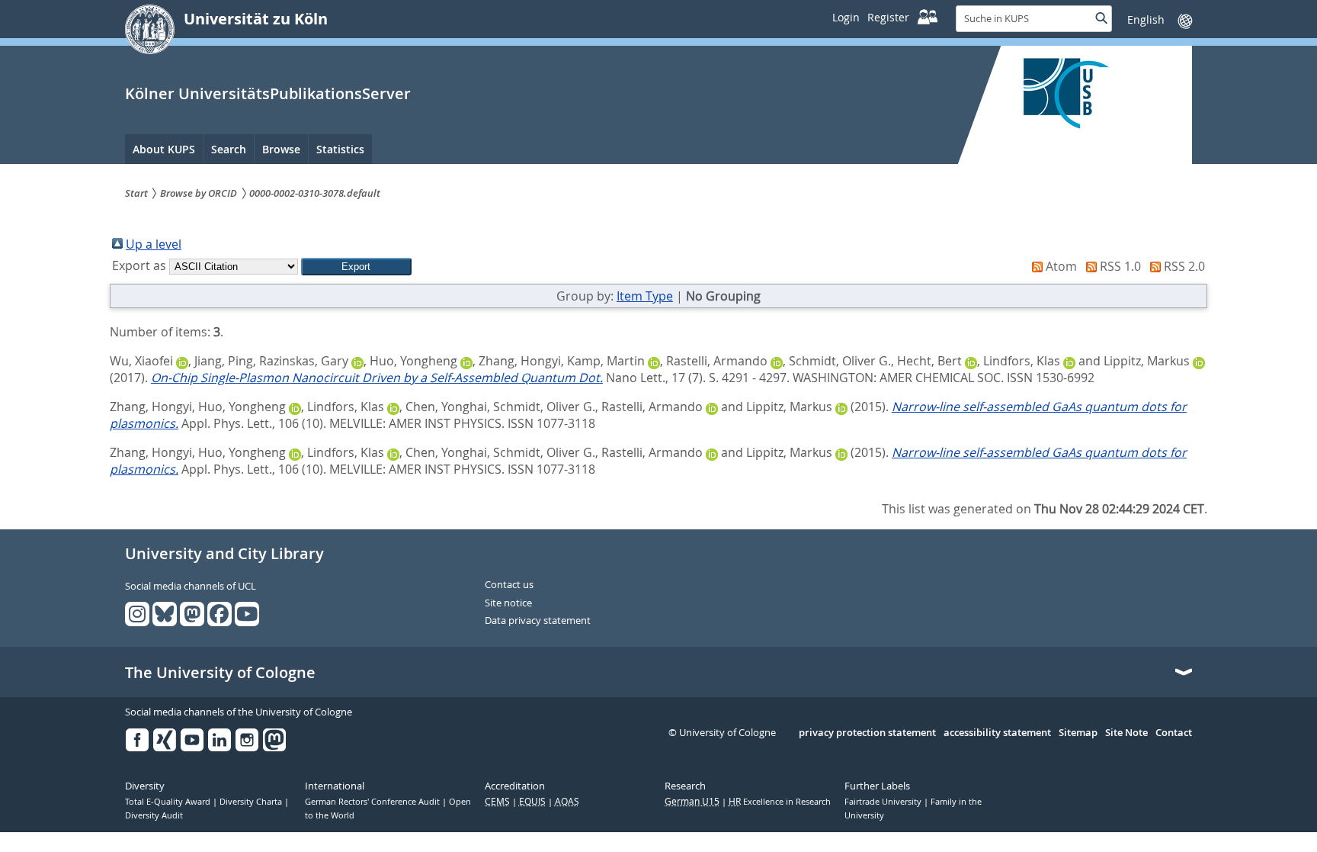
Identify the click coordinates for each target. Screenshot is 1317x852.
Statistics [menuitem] (340, 149)
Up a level (153, 244)
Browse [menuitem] (281, 149)
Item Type (645, 296)
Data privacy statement (538, 621)
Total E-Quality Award (169, 801)
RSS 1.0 (1120, 266)
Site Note (1126, 733)
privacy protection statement (867, 733)
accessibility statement (997, 733)
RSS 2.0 (1184, 266)
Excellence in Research (780, 801)
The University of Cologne (220, 673)
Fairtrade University (884, 801)
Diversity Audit (154, 815)
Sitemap (1078, 733)
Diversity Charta (252, 801)
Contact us (509, 585)
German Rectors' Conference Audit (373, 801)
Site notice (508, 603)
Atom (1061, 266)
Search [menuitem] (228, 149)
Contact (1173, 733)
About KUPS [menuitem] (164, 149)
